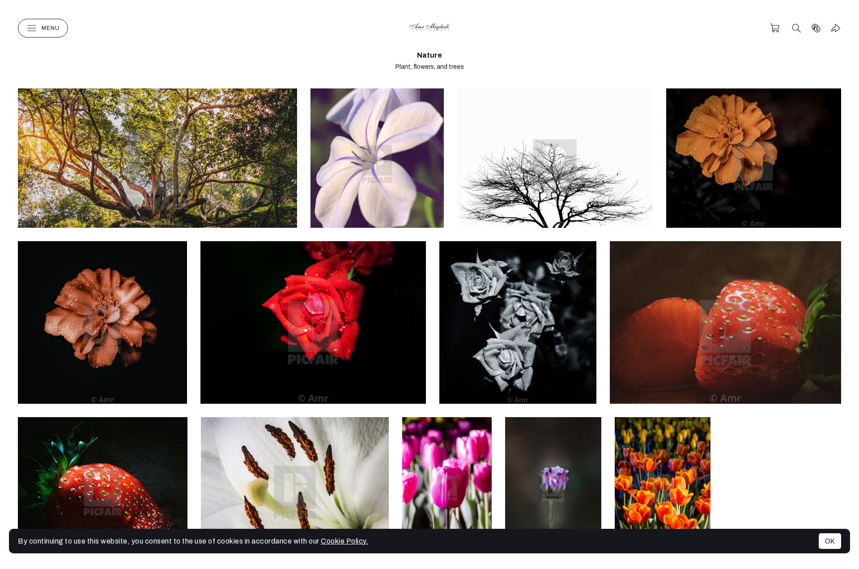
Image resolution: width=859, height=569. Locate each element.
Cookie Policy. (344, 541)
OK (830, 541)
